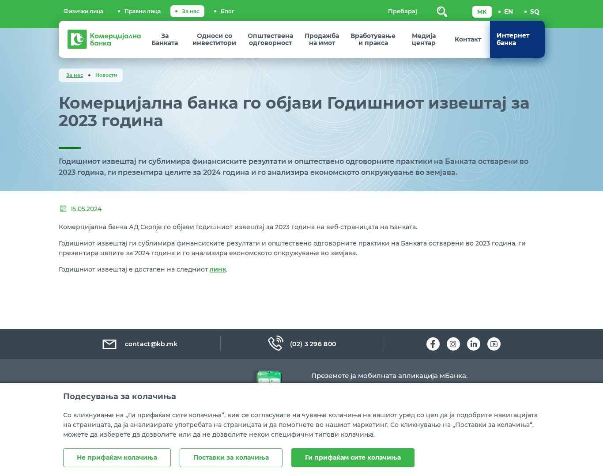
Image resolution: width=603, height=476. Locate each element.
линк (218, 269)
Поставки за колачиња (231, 457)
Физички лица (83, 11)
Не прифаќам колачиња (117, 457)
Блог (227, 11)
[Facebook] (433, 344)
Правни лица (142, 11)
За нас (191, 11)
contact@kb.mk (151, 344)
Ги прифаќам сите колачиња (353, 457)
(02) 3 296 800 (313, 344)
